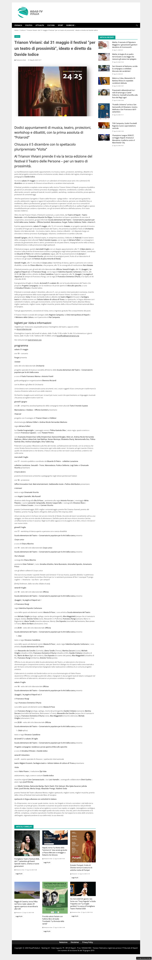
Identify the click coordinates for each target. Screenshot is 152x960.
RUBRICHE (70, 25)
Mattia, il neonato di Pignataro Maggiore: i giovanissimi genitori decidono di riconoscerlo (124, 44)
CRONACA (18, 25)
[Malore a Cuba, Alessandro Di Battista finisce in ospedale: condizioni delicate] (104, 81)
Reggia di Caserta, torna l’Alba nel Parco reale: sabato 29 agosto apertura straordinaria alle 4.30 (26, 905)
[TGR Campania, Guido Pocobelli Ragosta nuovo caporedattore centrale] (104, 125)
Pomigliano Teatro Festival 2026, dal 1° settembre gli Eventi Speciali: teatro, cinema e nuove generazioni (26, 862)
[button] (137, 25)
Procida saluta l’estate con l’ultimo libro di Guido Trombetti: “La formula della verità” (53, 920)
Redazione (63, 942)
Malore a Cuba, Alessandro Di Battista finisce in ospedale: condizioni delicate (123, 80)
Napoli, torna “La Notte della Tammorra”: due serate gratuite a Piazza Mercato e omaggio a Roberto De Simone (54, 851)
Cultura (17, 36)
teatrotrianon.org (34, 340)
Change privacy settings (144, 958)
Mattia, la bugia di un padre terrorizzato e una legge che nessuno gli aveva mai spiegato (124, 56)
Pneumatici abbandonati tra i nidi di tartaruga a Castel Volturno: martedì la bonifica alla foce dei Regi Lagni (125, 94)
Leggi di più (19, 874)
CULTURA (51, 25)
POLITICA (28, 25)
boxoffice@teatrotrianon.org (68, 336)
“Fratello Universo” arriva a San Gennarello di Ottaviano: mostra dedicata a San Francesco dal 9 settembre (124, 108)
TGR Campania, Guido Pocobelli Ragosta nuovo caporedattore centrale (124, 125)
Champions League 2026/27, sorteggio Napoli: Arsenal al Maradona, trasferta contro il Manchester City (123, 139)
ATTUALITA (40, 25)
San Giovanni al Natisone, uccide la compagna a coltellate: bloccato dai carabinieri (125, 68)
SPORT (60, 25)
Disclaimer (75, 942)
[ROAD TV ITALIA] (29, 12)
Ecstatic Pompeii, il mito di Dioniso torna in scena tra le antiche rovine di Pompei (81, 867)
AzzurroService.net (24, 329)
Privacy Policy (87, 942)
